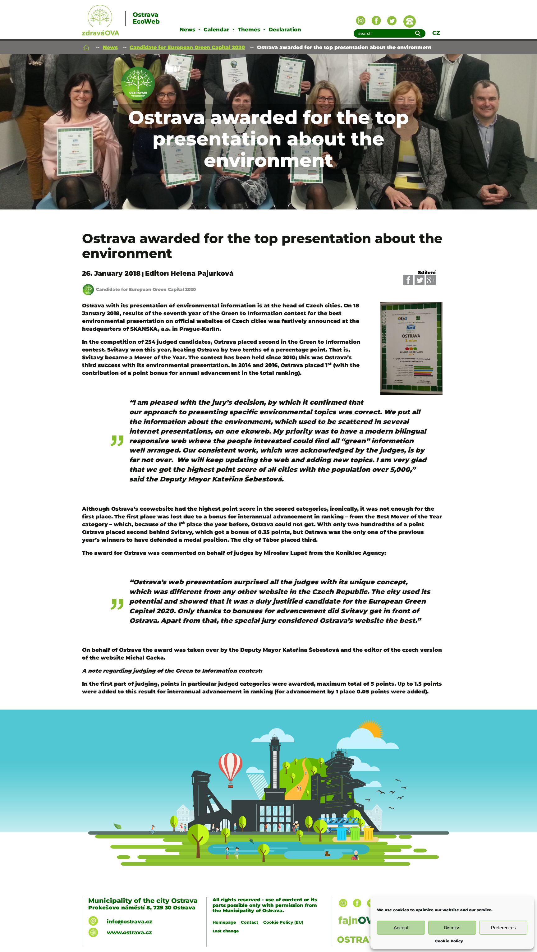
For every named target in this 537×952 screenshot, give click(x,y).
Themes (249, 29)
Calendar (216, 29)
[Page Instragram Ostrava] (361, 21)
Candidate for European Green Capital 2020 (187, 47)
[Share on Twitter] (420, 280)
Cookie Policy (449, 941)
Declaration (284, 29)
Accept (401, 927)
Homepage (224, 922)
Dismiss (452, 927)
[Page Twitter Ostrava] (392, 21)
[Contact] (409, 21)
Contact (249, 922)
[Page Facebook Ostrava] (376, 21)
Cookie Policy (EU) (283, 922)
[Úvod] (86, 47)
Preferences (503, 927)
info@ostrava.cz (129, 921)
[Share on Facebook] (408, 280)
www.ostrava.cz (129, 932)
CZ (436, 33)
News (187, 29)
